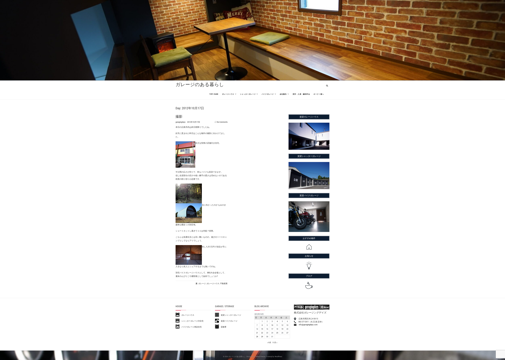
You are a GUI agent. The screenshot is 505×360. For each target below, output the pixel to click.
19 (282, 329)
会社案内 (283, 94)
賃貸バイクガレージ (228, 321)
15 (262, 329)
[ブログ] (309, 285)
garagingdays (181, 122)
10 (272, 325)
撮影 (179, 116)
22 (262, 333)
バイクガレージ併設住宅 (191, 327)
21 (257, 333)
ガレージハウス (228, 94)
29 (262, 337)
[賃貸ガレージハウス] (309, 124)
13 (287, 325)
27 (287, 333)
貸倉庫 (222, 327)
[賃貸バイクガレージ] (309, 203)
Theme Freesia (260, 357)
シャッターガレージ (248, 94)
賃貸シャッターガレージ (230, 315)
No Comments (222, 122)
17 (272, 329)
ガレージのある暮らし (200, 84)
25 (277, 333)
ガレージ (202, 283)
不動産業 (224, 283)
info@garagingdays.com (306, 324)
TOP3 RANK (213, 94)
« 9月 (269, 342)
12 (282, 325)
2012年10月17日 (193, 122)
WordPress (278, 357)
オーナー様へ (319, 94)
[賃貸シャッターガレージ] (309, 164)
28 (257, 337)
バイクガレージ (268, 94)
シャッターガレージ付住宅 (191, 321)
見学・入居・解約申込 (301, 94)
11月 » (274, 342)
